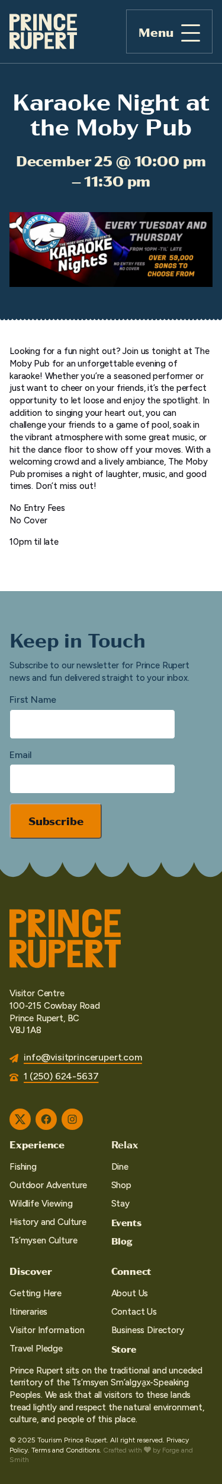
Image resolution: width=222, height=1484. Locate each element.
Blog (122, 1240)
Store (123, 1349)
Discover (30, 1270)
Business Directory (147, 1330)
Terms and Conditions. (66, 1450)
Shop (121, 1185)
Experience (37, 1144)
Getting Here (35, 1293)
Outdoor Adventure (48, 1185)
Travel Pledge (36, 1348)
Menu (156, 32)
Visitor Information (47, 1330)
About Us (130, 1293)
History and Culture (47, 1222)
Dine (119, 1166)
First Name (32, 699)
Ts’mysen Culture (43, 1240)
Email (20, 754)
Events (126, 1222)
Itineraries (28, 1311)
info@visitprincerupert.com (83, 1057)
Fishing (23, 1166)
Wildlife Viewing (40, 1203)
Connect (131, 1270)
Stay (120, 1203)
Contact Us (134, 1311)
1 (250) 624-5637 (61, 1076)
